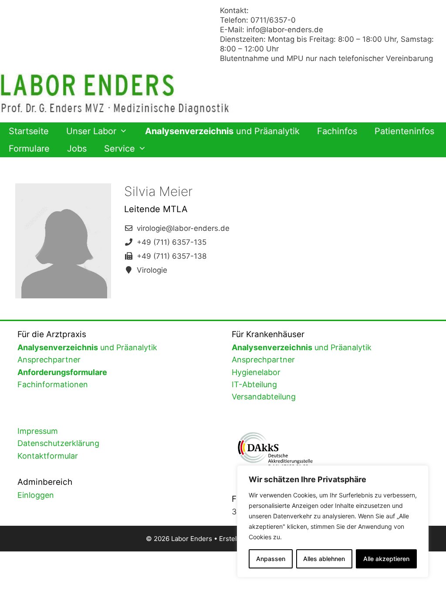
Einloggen (35, 495)
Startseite (29, 131)
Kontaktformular (47, 455)
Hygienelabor (256, 372)
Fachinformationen (52, 384)
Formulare (29, 148)
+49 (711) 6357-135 (171, 242)
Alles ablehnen (324, 558)
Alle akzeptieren (386, 558)
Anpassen (270, 558)
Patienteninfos (404, 131)
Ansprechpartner (49, 359)
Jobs (77, 148)
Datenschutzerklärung (58, 443)
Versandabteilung (264, 396)
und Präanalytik (222, 131)
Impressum (37, 431)
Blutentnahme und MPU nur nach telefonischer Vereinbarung (326, 58)
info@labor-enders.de (285, 29)
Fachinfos (337, 131)
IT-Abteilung (254, 384)
